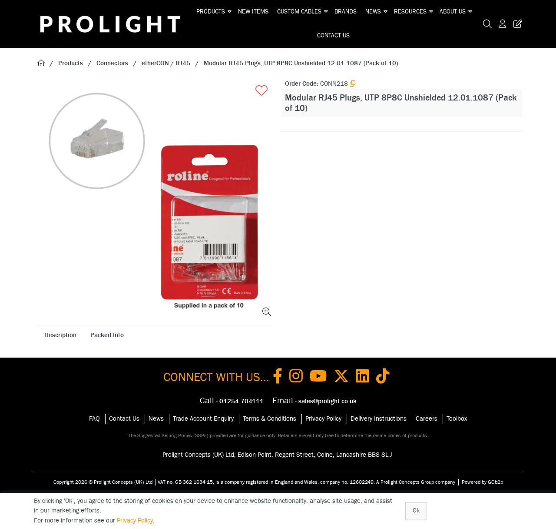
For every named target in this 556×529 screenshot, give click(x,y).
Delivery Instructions (379, 418)
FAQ (94, 418)
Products (210, 11)
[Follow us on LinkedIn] (362, 378)
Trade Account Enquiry (203, 418)
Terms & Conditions (269, 418)
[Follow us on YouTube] (318, 378)
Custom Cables (299, 11)
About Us (453, 11)
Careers (426, 418)
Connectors (112, 63)
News (373, 11)
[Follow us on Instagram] (296, 378)
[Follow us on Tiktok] (383, 378)
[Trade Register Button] (516, 24)
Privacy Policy (323, 418)
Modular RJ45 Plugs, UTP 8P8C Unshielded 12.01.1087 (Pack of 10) (301, 63)
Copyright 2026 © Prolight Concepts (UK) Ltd (102, 482)
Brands (345, 11)
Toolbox (457, 418)
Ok (416, 510)
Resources (410, 11)
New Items (253, 11)
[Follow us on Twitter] (341, 378)
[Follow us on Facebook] (277, 378)
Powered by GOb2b (482, 482)
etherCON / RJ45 (166, 63)
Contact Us (333, 35)
